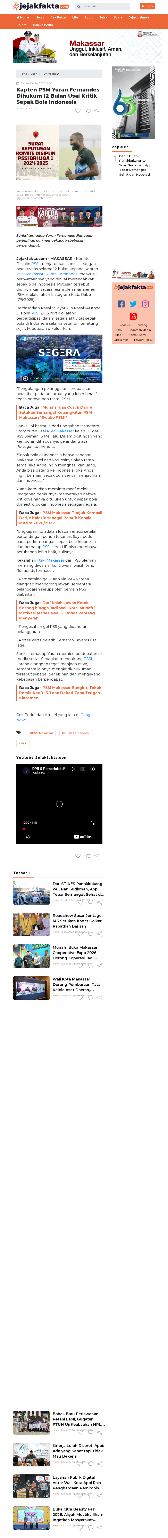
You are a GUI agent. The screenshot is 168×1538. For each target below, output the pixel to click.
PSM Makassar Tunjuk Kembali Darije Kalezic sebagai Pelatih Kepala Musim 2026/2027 (60, 518)
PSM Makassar (29, 274)
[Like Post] (78, 111)
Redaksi (124, 325)
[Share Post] (96, 111)
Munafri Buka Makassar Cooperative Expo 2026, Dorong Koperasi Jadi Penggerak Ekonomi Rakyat (75, 958)
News (56, 900)
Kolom (21, 25)
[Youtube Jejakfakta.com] (133, 316)
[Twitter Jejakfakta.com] (133, 304)
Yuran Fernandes (61, 274)
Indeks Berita (43, 25)
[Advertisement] (59, 1205)
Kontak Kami (137, 334)
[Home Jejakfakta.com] (41, 6)
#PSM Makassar (41, 733)
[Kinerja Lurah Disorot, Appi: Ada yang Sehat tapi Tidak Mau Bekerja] (31, 1454)
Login (148, 6)
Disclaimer (121, 339)
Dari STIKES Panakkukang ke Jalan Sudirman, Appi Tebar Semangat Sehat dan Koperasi (135, 165)
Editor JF (30, 108)
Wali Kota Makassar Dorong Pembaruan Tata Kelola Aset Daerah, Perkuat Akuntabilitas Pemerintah (76, 990)
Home (24, 17)
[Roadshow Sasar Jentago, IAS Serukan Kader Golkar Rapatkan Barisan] (31, 924)
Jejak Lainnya (139, 17)
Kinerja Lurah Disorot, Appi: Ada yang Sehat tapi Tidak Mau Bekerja (78, 1451)
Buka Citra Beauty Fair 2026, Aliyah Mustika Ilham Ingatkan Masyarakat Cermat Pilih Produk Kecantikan (78, 1520)
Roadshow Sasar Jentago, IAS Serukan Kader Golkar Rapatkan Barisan (78, 921)
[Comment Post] (90, 902)
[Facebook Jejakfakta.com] (121, 304)
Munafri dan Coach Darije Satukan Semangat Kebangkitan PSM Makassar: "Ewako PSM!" (55, 412)
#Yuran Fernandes (75, 733)
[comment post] (88, 111)
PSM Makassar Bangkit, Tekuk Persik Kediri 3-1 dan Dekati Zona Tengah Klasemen (60, 693)
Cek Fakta (58, 17)
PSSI (35, 264)
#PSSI (23, 743)
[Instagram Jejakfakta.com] (145, 304)
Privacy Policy (143, 339)
